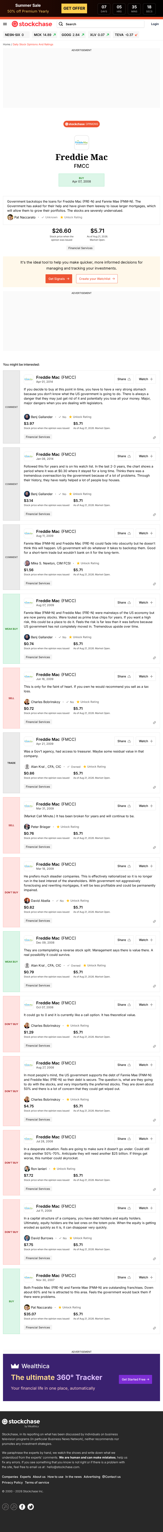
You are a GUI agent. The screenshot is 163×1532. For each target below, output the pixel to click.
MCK (42, 35)
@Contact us (111, 1477)
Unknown (51, 217)
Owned (76, 766)
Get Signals (57, 279)
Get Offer (74, 8)
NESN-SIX (14, 35)
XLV (97, 35)
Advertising (92, 1477)
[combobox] (100, 24)
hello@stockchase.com (63, 1467)
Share (121, 379)
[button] (24, 217)
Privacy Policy (12, 1482)
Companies (10, 1477)
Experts (25, 1477)
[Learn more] (154, 437)
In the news (73, 1477)
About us (39, 1477)
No (64, 417)
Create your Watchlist (95, 279)
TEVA (124, 35)
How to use (55, 1477)
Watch (143, 379)
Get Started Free (134, 1379)
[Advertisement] (81, 80)
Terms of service (37, 1482)
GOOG (71, 35)
